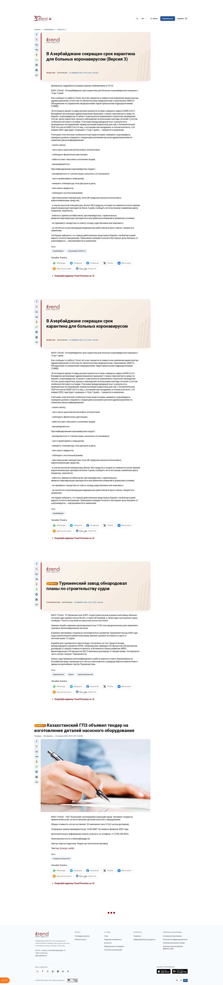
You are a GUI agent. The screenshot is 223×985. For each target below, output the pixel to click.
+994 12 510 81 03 (41, 953)
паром (70, 674)
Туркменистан (58, 674)
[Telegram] (58, 971)
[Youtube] (53, 971)
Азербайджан (58, 251)
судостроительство (85, 674)
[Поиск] (137, 18)
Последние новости (82, 936)
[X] (48, 971)
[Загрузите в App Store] (164, 971)
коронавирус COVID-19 (76, 251)
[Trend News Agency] (41, 934)
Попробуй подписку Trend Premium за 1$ (74, 276)
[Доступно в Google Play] (180, 971)
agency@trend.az (41, 955)
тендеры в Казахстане (61, 858)
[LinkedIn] (63, 971)
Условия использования (172, 936)
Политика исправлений (113, 950)
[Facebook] (42, 971)
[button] (36, 34)
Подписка (137, 936)
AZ (181, 980)
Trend (64, 620)
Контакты (108, 943)
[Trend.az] (42, 18)
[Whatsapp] (37, 971)
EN (177, 980)
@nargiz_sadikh (67, 848)
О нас (106, 936)
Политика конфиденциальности (175, 939)
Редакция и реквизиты (112, 939)
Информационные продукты (144, 939)
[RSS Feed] (68, 971)
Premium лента (80, 939)
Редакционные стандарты (114, 946)
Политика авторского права (174, 943)
